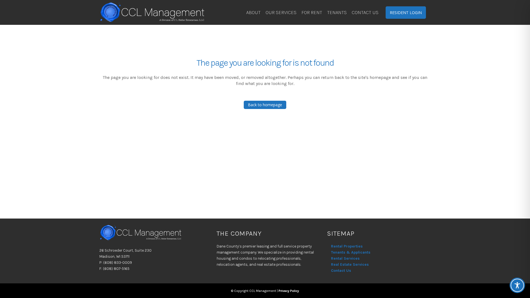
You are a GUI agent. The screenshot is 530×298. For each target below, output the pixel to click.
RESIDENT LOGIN (406, 12)
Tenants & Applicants (350, 252)
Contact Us (341, 270)
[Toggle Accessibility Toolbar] (517, 285)
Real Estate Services (350, 264)
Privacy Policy (289, 291)
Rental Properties (347, 246)
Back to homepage (265, 104)
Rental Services (345, 258)
